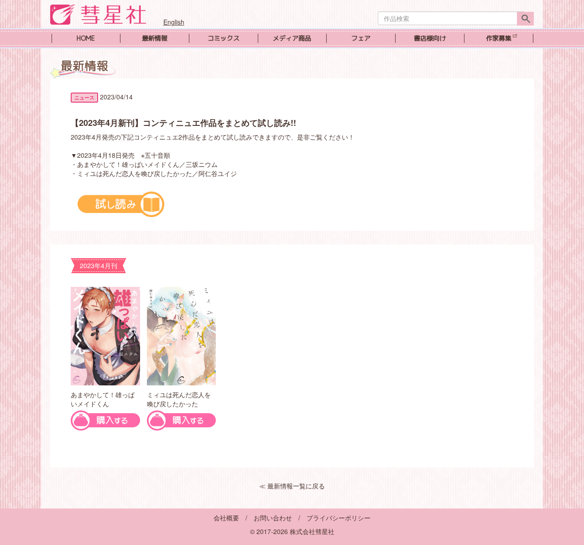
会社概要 (226, 517)
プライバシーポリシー (338, 517)
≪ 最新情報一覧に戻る (292, 485)
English (173, 21)
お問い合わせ (273, 517)
